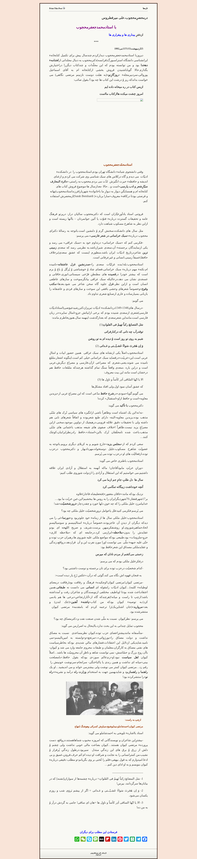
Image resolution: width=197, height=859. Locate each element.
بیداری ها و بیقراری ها (122, 34)
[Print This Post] (64, 8)
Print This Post (55, 8)
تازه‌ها (145, 8)
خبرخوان (98, 854)
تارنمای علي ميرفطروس (98, 853)
